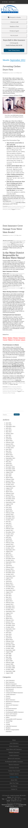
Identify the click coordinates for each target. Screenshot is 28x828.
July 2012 (8, 594)
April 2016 (9, 539)
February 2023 (10, 442)
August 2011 (9, 613)
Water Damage (11, 393)
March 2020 (9, 477)
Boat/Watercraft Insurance (14, 749)
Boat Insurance (10, 682)
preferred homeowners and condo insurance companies (13, 201)
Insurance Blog (14, 777)
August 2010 (9, 631)
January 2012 (9, 604)
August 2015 (9, 551)
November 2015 (10, 546)
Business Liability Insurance (13, 685)
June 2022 (9, 449)
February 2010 (10, 641)
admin (20, 72)
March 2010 (9, 639)
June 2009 (9, 655)
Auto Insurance (10, 680)
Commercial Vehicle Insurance (14, 692)
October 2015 (10, 548)
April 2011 (9, 616)
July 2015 (8, 553)
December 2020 (10, 467)
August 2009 (9, 652)
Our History (14, 786)
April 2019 (9, 490)
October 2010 (10, 627)
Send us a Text (14, 26)
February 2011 (10, 620)
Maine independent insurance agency (17, 199)
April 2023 (9, 439)
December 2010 (10, 624)
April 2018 (9, 509)
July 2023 (8, 435)
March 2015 (9, 555)
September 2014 (10, 562)
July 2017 (8, 521)
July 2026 (8, 423)
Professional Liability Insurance (15, 712)
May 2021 (8, 461)
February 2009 (10, 662)
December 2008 (10, 666)
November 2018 (10, 498)
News (16, 389)
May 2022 (8, 451)
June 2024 (9, 430)
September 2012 (10, 590)
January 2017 (9, 530)
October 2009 (10, 648)
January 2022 (9, 456)
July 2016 (8, 537)
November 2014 (10, 558)
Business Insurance (12, 386)
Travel (7, 722)
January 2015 (9, 557)
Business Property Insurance (15, 206)
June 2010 (9, 634)
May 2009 (8, 657)
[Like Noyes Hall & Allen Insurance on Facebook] (15, 2)
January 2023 (9, 444)
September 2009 (10, 650)
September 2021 (10, 458)
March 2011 (9, 618)
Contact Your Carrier (14, 771)
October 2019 (10, 484)
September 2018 (10, 502)
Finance (8, 696)
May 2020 (8, 476)
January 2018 (9, 514)
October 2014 (10, 560)
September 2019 (10, 486)
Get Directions (14, 50)
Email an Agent (14, 31)
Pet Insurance (10, 710)
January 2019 (9, 495)
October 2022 (10, 447)
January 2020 (9, 481)
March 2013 (9, 583)
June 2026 (9, 425)
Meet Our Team (14, 783)
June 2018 (9, 507)
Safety (9, 209)
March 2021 (9, 465)
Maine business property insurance (16, 273)
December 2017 (10, 516)
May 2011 (8, 615)
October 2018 (10, 500)
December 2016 (10, 532)
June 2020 (9, 474)
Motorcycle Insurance (12, 705)
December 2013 (10, 571)
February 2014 (10, 567)
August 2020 (9, 472)
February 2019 (10, 493)
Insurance (9, 703)
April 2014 (9, 565)
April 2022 (9, 453)
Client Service (10, 691)
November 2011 (10, 608)
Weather (8, 728)
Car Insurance (10, 689)
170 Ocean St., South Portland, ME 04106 (14, 795)
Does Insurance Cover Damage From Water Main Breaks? (13, 229)
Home (14, 740)
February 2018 (10, 513)
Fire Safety (17, 209)
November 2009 (10, 646)
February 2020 (10, 479)
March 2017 (9, 527)
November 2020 (10, 469)
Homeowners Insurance (14, 208)
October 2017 (10, 520)
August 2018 (9, 504)
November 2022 (10, 446)
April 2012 (9, 599)
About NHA (14, 780)
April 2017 (9, 525)
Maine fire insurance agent (18, 81)
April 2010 (9, 638)
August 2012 (9, 592)
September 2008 (10, 671)
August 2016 (9, 535)
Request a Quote (15, 17)
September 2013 (10, 576)
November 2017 (10, 518)
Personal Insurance (11, 708)
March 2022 (9, 454)
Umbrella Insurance (11, 726)
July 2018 (8, 505)
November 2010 (10, 625)
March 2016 (9, 541)
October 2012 (10, 588)
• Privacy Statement (18, 806)
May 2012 (8, 597)
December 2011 (10, 606)
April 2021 (9, 463)
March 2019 (9, 491)
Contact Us (14, 789)
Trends (8, 724)
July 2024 (8, 428)
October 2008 (10, 669)
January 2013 (9, 585)
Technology (9, 721)
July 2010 (8, 632)
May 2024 (8, 432)
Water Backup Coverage (14, 286)
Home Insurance (10, 700)
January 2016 (9, 544)
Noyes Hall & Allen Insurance (13, 803)
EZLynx (15, 804)
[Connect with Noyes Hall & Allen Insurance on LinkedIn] (17, 2)
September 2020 (10, 470)
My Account (14, 35)
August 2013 (9, 578)
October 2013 (10, 574)
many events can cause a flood (12, 355)
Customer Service (14, 767)
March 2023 (9, 440)
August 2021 (9, 460)
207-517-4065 (11, 1)
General (8, 698)
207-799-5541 (5, 1)
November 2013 (10, 572)
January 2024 (9, 433)
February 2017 (10, 528)
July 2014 (8, 564)
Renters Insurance (12, 391)
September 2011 (10, 611)
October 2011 (10, 609)
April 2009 (9, 659)
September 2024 (10, 426)
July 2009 (8, 653)
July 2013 (8, 579)
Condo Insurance (17, 388)
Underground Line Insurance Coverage (11, 288)
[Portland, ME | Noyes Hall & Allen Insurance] (9, 9)
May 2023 (8, 437)
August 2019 (9, 488)
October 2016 (10, 534)
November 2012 (10, 587)
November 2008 (10, 668)
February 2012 (10, 602)
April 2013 (9, 581)
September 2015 (10, 550)
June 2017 (9, 523)
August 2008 (9, 673)
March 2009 (9, 661)
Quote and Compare (11, 714)
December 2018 (10, 497)
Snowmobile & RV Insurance (14, 719)
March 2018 (9, 511)
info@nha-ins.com (16, 801)
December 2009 (10, 645)
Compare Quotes (14, 774)
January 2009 (9, 664)
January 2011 (9, 622)
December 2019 (10, 483)
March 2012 (9, 601)
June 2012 (9, 595)
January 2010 (9, 643)
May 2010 (8, 636)
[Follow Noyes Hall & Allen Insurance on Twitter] (18, 2)
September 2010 (10, 629)
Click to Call (14, 22)
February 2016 (10, 542)
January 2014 (9, 569)
